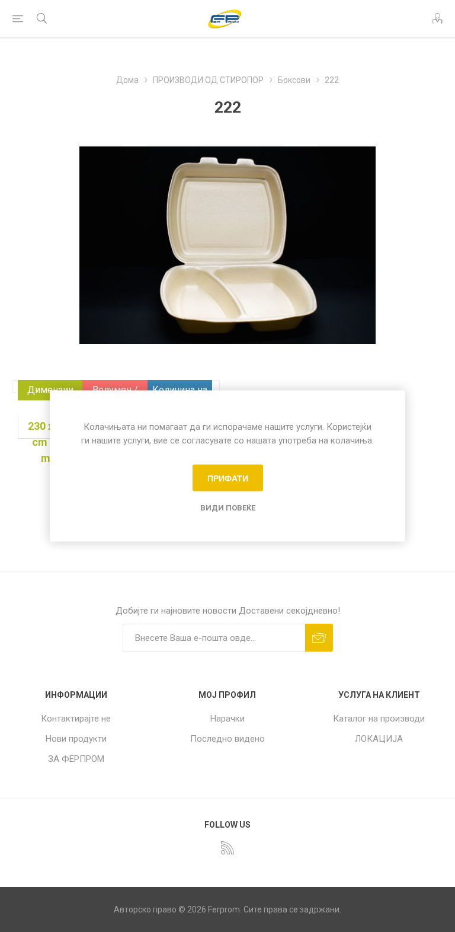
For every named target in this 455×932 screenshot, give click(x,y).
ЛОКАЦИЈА (379, 738)
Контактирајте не (76, 718)
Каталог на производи (379, 718)
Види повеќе (227, 507)
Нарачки (227, 718)
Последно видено (227, 738)
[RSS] (227, 847)
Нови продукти (76, 738)
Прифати (227, 478)
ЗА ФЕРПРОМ (76, 759)
